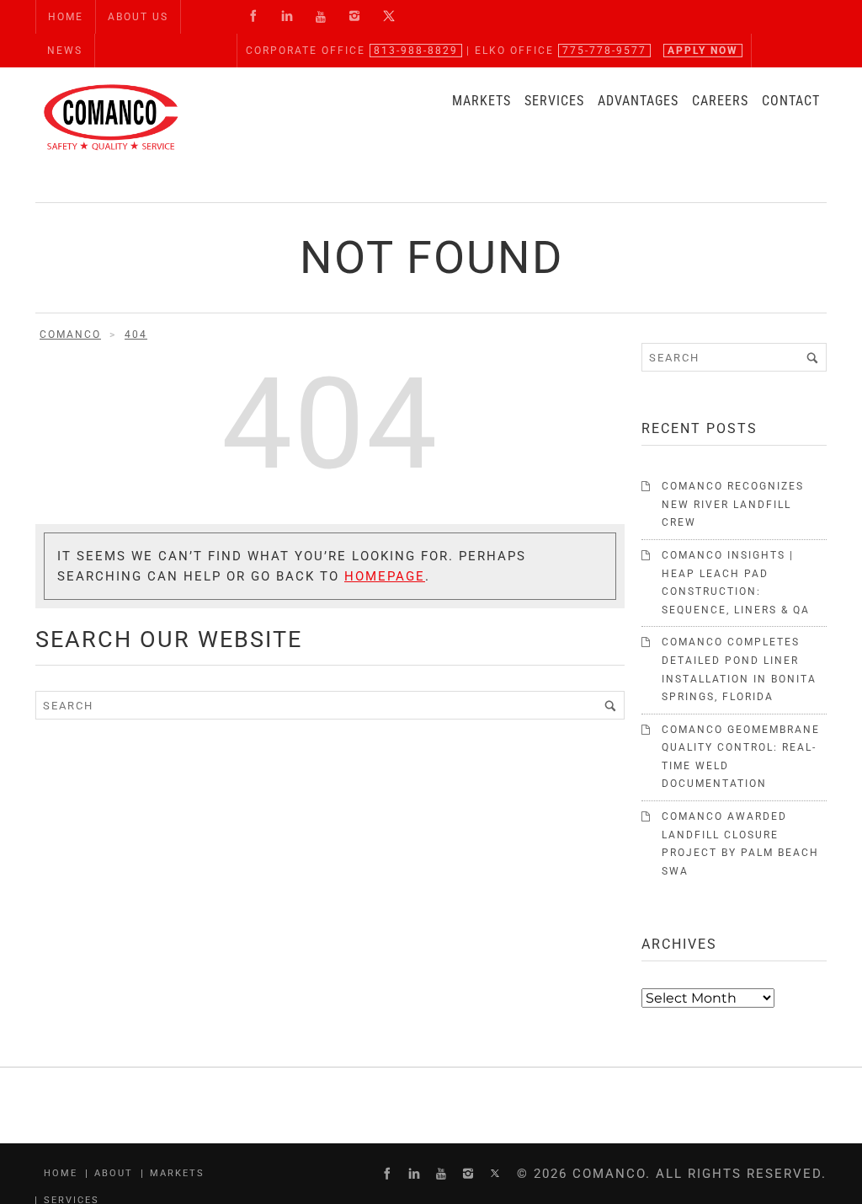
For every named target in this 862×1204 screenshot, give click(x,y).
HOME (65, 17)
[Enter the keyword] (610, 705)
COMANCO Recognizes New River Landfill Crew (733, 504)
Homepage (384, 576)
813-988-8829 (416, 50)
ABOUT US (138, 17)
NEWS (64, 50)
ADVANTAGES (638, 101)
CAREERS (720, 101)
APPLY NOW (703, 50)
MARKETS (481, 101)
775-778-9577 (604, 50)
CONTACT (791, 101)
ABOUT (113, 1173)
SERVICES (554, 101)
